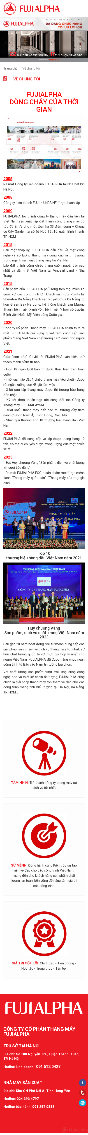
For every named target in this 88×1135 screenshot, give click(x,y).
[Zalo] (82, 1102)
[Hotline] (82, 1092)
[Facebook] (82, 1082)
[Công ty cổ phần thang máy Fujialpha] (31, 8)
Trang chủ (10, 68)
